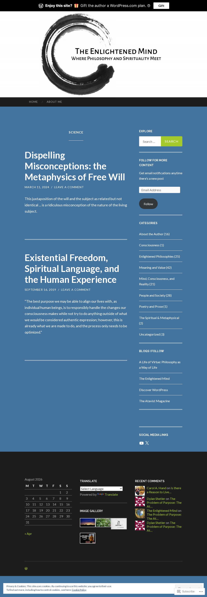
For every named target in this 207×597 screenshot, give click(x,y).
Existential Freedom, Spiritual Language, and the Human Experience (72, 268)
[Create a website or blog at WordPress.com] (26, 568)
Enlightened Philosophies (156, 256)
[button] (87, 523)
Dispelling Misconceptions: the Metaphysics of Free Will (75, 166)
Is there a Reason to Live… (164, 490)
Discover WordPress (153, 390)
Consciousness (149, 245)
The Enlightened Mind (154, 378)
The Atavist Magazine (154, 401)
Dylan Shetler (156, 498)
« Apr (28, 533)
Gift (161, 5)
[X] (147, 443)
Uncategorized (149, 334)
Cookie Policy (79, 589)
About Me (54, 101)
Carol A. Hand (156, 488)
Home (33, 101)
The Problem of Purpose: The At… (164, 502)
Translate (111, 494)
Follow (148, 204)
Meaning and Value (152, 267)
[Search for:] (161, 141)
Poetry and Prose (151, 306)
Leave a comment (69, 187)
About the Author (151, 234)
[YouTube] (141, 443)
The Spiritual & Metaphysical (159, 318)
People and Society (152, 295)
